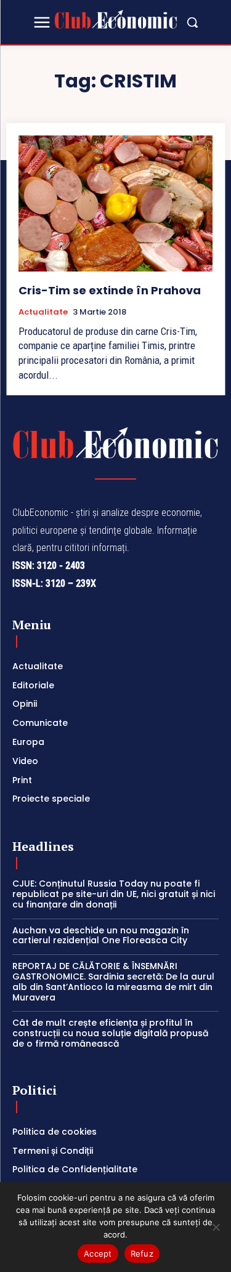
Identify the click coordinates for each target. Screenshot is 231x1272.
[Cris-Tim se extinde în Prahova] (115, 203)
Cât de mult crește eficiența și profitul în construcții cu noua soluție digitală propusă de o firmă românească (110, 1033)
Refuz (142, 1253)
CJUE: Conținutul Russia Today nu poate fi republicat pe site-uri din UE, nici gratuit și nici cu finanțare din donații (113, 894)
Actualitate (43, 312)
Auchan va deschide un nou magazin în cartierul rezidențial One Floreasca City (100, 935)
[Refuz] (215, 1227)
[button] (192, 22)
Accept (98, 1253)
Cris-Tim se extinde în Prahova (109, 290)
